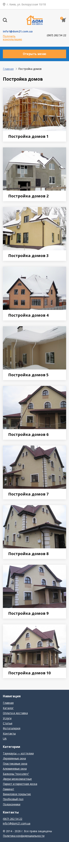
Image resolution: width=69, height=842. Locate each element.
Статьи (7, 723)
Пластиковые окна (15, 763)
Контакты (9, 733)
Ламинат (8, 789)
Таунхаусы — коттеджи (18, 753)
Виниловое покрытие (17, 794)
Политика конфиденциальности (23, 836)
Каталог (8, 708)
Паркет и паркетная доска (20, 784)
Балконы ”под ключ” (16, 774)
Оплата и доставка (15, 713)
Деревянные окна (14, 758)
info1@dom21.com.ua (18, 31)
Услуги (7, 718)
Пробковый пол (13, 799)
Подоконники (11, 804)
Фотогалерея (11, 728)
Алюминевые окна (15, 768)
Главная (8, 69)
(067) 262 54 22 (56, 35)
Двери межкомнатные (17, 779)
